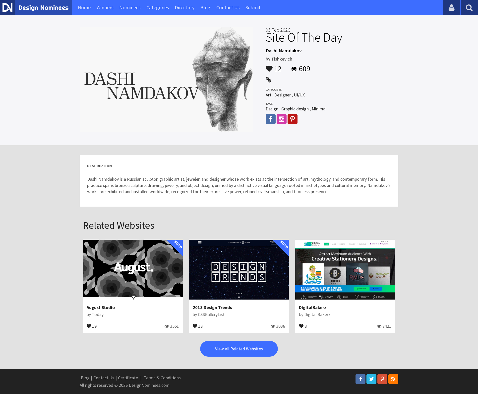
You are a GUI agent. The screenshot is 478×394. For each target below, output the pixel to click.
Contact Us (227, 7)
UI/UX (299, 95)
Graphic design (295, 109)
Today (98, 314)
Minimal (319, 109)
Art (268, 95)
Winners (105, 7)
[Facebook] (360, 379)
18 (200, 325)
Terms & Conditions (162, 378)
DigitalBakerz (312, 307)
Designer (282, 95)
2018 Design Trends (212, 307)
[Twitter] (371, 379)
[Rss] (393, 379)
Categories (157, 7)
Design (272, 109)
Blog (205, 7)
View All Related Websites (239, 349)
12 (277, 66)
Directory (184, 7)
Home (84, 7)
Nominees (129, 7)
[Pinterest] (382, 379)
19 (94, 325)
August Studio (101, 307)
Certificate (128, 378)
